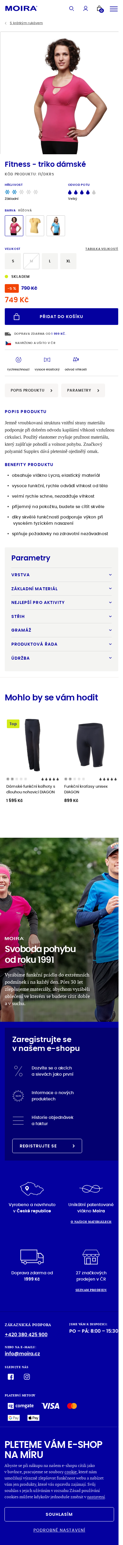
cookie (70, 1471)
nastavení (96, 1496)
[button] (116, 93)
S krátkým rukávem (26, 23)
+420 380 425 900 (26, 1334)
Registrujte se (38, 1146)
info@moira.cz (22, 1353)
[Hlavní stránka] (21, 8)
